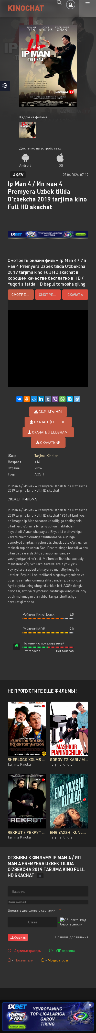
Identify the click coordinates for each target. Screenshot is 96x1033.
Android (25, 165)
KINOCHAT (26, 7)
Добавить (18, 937)
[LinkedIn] (41, 399)
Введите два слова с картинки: (32, 910)
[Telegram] (77, 399)
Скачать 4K (49, 442)
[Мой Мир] (34, 399)
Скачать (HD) (50, 411)
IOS (60, 165)
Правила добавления (71, 937)
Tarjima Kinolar (46, 455)
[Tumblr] (48, 399)
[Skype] (70, 399)
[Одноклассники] (27, 399)
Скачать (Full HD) (50, 422)
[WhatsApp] (62, 399)
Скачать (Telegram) (50, 432)
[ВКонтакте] (19, 399)
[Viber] (55, 399)
